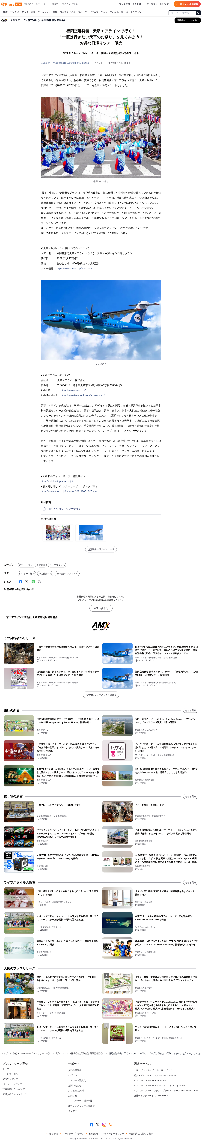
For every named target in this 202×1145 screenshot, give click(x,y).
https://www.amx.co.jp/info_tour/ (74, 268)
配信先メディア (10, 1079)
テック (104, 12)
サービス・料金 (10, 1074)
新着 (5, 12)
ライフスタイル (67, 12)
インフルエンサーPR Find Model (150, 1080)
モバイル (114, 12)
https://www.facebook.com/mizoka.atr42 (83, 395)
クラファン (135, 12)
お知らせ (72, 1095)
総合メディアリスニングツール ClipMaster (155, 1075)
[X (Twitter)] (26, 581)
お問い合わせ (101, 608)
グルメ (24, 12)
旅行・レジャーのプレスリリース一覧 (31, 1053)
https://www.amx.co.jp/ (73, 390)
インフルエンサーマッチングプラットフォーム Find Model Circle (166, 1090)
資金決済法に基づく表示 (141, 1133)
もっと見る (190, 710)
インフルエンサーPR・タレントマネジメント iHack (159, 1085)
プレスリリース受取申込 (80, 1100)
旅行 (33, 12)
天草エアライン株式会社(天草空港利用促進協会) (65, 63)
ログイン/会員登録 (189, 4)
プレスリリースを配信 (130, 4)
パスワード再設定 (77, 1080)
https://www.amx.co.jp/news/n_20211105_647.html (69, 491)
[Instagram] (104, 1125)
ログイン (72, 1075)
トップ (4, 1053)
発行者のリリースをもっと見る (101, 694)
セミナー (72, 1110)
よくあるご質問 (76, 1090)
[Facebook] (20, 581)
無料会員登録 (74, 1070)
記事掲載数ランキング (14, 1089)
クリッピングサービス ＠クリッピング (153, 1070)
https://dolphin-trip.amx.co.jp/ (57, 481)
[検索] (198, 12)
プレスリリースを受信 (157, 4)
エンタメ (14, 12)
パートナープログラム (73, 1133)
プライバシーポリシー (113, 1133)
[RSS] (110, 1125)
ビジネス (93, 12)
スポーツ (82, 12)
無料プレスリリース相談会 (81, 1105)
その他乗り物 (45, 573)
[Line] (33, 581)
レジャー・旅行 (27, 573)
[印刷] (39, 581)
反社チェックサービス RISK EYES (151, 1095)
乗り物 (124, 12)
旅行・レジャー (27, 565)
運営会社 (53, 1133)
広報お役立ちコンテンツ (15, 1094)
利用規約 (93, 1133)
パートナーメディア (12, 1084)
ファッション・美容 (47, 12)
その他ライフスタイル (67, 573)
